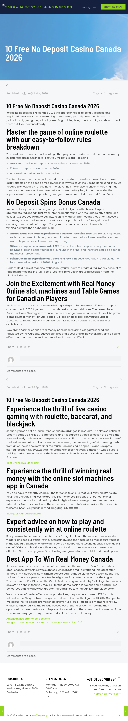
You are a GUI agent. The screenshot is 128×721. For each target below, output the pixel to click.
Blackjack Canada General (23, 513)
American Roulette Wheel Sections (28, 618)
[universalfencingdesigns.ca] (48, 7)
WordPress (98, 715)
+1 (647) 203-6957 (112, 7)
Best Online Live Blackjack (22, 463)
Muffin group (40, 715)
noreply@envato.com (107, 693)
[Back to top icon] (118, 715)
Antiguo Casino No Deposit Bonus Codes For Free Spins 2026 (44, 622)
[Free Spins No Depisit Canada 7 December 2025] (2, 711)
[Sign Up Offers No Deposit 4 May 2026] (126, 711)
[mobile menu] (94, 7)
